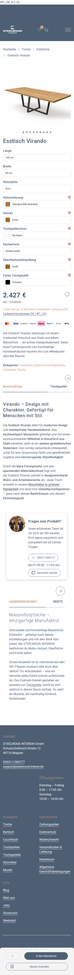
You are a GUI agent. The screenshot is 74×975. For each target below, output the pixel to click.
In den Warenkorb (46, 956)
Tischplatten (11, 847)
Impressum (46, 859)
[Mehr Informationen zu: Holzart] (69, 212)
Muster (7, 870)
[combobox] (37, 157)
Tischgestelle (12, 855)
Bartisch (8, 832)
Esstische (26, 365)
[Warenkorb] (46, 29)
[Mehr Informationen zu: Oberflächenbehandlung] (69, 259)
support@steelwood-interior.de (23, 766)
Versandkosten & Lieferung (50, 849)
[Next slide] (68, 378)
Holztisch (9, 370)
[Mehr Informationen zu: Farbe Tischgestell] (69, 275)
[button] (23, 132)
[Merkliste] (39, 29)
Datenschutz (47, 832)
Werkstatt (9, 920)
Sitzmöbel (10, 862)
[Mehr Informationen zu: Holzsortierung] (69, 197)
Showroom (10, 913)
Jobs (6, 905)
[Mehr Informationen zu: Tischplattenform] (69, 228)
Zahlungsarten (49, 824)
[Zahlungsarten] (37, 324)
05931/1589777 (14, 762)
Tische (21, 370)
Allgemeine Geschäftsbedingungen (54, 869)
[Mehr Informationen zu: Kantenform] (69, 243)
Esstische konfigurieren (49, 365)
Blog (6, 890)
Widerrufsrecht (49, 839)
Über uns (9, 898)
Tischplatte (33, 685)
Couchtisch (10, 839)
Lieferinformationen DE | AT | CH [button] (24, 314)
